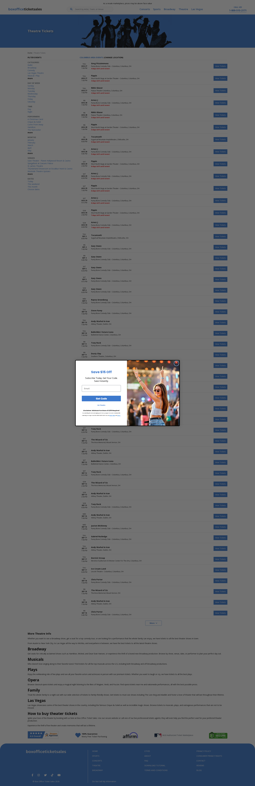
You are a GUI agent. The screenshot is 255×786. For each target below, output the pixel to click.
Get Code (101, 399)
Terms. (119, 415)
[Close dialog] (176, 363)
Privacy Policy (112, 415)
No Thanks (101, 405)
